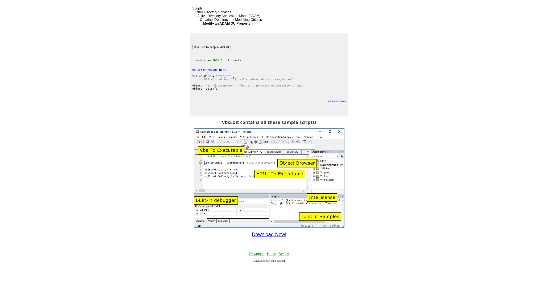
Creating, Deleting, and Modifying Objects (231, 19)
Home (271, 254)
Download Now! (269, 234)
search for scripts (337, 101)
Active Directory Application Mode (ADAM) (228, 16)
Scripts (197, 8)
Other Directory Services (213, 12)
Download (257, 254)
